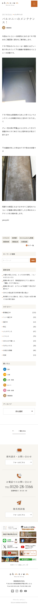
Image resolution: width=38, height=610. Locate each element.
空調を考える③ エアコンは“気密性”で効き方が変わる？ (19, 287)
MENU (34, 4)
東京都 (14, 238)
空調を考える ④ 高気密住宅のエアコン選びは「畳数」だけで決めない (19, 281)
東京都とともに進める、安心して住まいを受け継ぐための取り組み (19, 297)
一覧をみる (22, 431)
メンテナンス (7, 331)
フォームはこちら (19, 462)
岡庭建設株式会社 (19, 575)
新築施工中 (7, 312)
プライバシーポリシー (19, 599)
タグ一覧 (31, 245)
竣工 (4, 327)
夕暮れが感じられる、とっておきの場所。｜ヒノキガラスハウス (19, 276)
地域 (4, 355)
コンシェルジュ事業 (26, 238)
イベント (6, 238)
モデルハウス (7, 346)
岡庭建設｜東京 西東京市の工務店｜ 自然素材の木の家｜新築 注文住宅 (10, 4)
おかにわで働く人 (9, 341)
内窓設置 (24, 242)
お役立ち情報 (7, 350)
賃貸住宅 (15, 242)
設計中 (5, 322)
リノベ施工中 (7, 317)
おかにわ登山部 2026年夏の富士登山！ (16, 293)
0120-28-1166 (19, 486)
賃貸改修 (6, 242)
